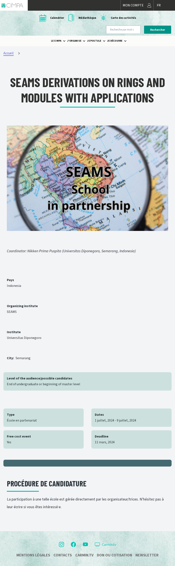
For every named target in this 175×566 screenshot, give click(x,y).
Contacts (63, 555)
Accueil (8, 53)
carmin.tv (84, 555)
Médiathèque (87, 18)
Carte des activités (123, 18)
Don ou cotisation (114, 555)
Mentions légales (33, 555)
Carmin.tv (109, 544)
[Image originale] (87, 178)
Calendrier (57, 18)
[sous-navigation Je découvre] (128, 41)
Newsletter (147, 555)
